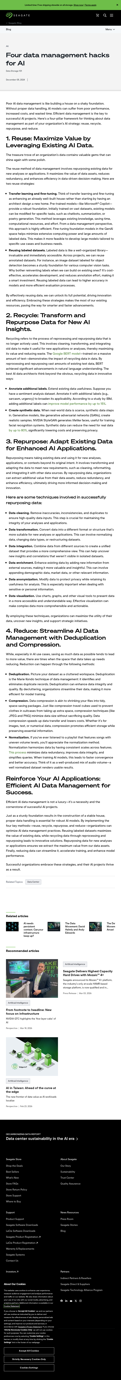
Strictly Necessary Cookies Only (29, 1359)
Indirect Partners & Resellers (76, 1278)
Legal (8, 1356)
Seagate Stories (69, 1225)
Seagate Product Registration (22, 1237)
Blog (8, 29)
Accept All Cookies (29, 1350)
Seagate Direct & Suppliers (75, 1284)
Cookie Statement (11, 1306)
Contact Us (12, 1261)
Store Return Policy (17, 1190)
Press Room (67, 1219)
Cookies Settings (13, 1372)
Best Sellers (13, 1172)
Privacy (9, 1362)
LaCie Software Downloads (21, 1231)
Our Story (66, 1166)
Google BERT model (66, 353)
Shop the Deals (15, 1166)
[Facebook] (61, 1310)
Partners (65, 1272)
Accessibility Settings (15, 1375)
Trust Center (67, 1178)
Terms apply (90, 5)
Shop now (78, 5)
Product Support (15, 1219)
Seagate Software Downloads (22, 1225)
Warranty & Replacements (20, 1249)
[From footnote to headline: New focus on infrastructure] (32, 978)
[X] (76, 1310)
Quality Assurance (70, 1184)
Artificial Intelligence (18, 1003)
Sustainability (68, 1172)
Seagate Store (14, 1159)
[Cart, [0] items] (97, 15)
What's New (12, 1178)
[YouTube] (71, 1310)
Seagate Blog (15, 23)
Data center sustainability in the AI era (40, 1139)
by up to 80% (18, 430)
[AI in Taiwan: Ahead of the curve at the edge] (32, 1056)
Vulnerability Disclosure (16, 1367)
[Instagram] (80, 1310)
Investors (11, 1272)
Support (10, 1212)
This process (17, 752)
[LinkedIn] (66, 1310)
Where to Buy (14, 1202)
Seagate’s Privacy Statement (30, 1326)
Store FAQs (12, 1184)
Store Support (14, 1196)
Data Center (33, 882)
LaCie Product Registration (21, 1243)
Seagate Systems (15, 1255)
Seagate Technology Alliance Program (81, 1290)
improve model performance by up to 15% (77, 403)
